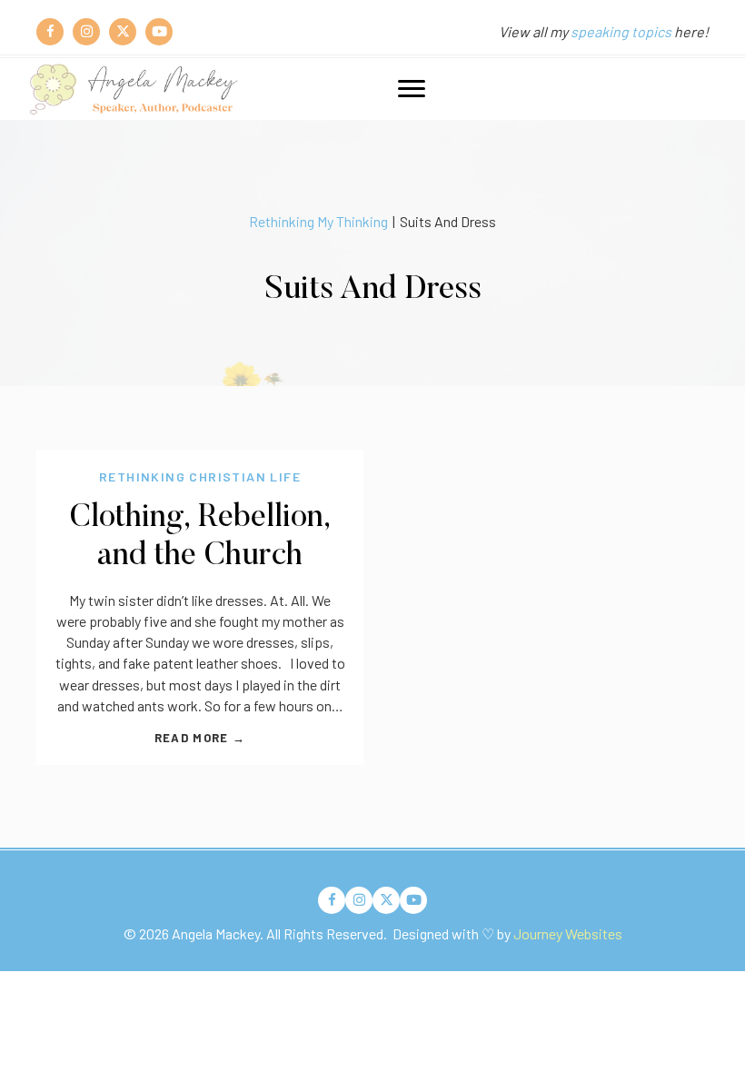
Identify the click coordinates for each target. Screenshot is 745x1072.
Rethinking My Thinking (318, 221)
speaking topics (621, 31)
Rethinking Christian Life (200, 476)
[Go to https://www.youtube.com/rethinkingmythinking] (159, 31)
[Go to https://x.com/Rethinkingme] (122, 31)
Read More (199, 737)
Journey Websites (567, 933)
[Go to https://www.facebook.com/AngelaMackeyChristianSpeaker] (50, 31)
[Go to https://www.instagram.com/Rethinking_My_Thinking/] (86, 31)
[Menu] (411, 89)
